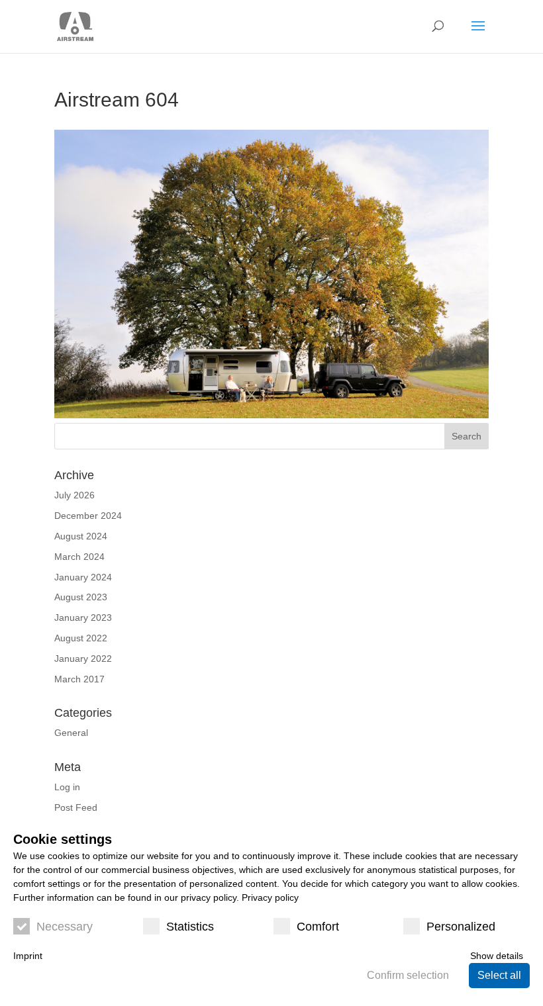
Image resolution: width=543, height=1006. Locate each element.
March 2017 (79, 679)
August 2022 (80, 638)
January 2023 (83, 617)
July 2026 (74, 495)
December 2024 (88, 515)
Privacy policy (270, 897)
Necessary (64, 926)
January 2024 (83, 577)
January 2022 (83, 658)
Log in (67, 787)
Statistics (190, 926)
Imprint (27, 955)
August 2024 (80, 536)
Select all (499, 975)
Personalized (460, 926)
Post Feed (75, 807)
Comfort (318, 926)
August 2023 (80, 597)
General (71, 732)
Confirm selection (408, 975)
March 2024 (79, 556)
